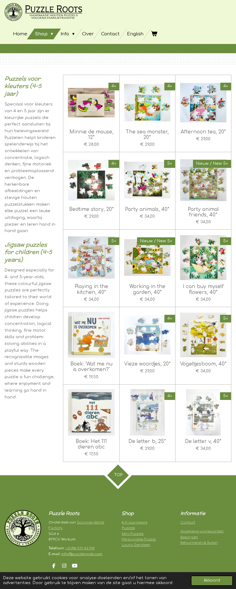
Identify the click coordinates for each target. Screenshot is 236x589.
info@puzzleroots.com (81, 554)
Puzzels (128, 528)
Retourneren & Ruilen (199, 543)
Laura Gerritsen (136, 545)
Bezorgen (189, 537)
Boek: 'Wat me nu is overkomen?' (91, 366)
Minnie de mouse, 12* (91, 134)
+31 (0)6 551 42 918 (80, 548)
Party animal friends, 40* (203, 212)
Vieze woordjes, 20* (147, 364)
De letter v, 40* (203, 441)
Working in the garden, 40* (147, 289)
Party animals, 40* (147, 209)
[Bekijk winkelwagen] (154, 34)
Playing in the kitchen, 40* (91, 289)
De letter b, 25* (147, 441)
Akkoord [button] (212, 581)
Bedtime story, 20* (91, 209)
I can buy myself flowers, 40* (203, 289)
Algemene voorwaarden (202, 531)
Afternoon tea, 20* (203, 132)
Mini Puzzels (133, 534)
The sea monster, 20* (147, 134)
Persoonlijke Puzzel (139, 539)
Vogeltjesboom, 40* (203, 364)
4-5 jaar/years (134, 522)
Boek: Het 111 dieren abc (91, 444)
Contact (187, 522)
